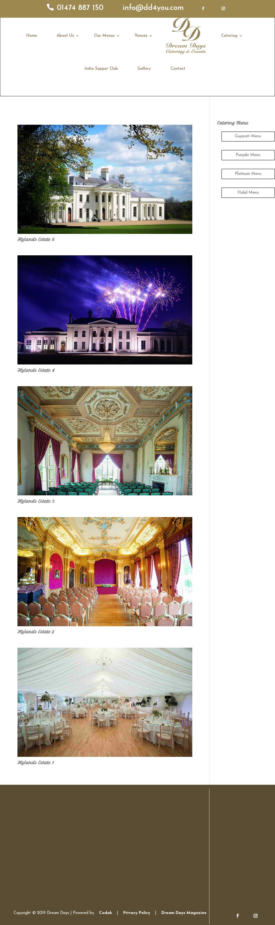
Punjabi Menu (248, 155)
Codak (106, 913)
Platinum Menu (248, 174)
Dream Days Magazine (184, 913)
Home (31, 36)
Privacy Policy (136, 913)
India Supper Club (101, 69)
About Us (65, 36)
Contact (178, 69)
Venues (141, 36)
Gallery (144, 69)
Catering (229, 36)
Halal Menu (248, 193)
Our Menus (104, 36)
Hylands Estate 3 (36, 501)
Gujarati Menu (248, 136)
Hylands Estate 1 (35, 762)
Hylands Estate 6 (36, 239)
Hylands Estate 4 (35, 370)
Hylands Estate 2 (35, 631)
